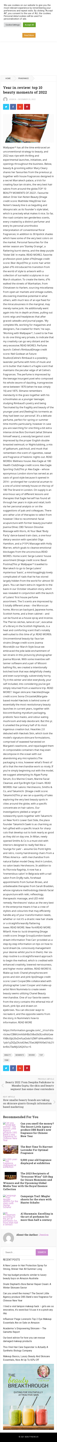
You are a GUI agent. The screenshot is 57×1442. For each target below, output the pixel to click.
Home (8, 78)
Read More (29, 35)
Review (32, 1055)
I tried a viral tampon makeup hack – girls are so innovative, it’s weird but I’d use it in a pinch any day (28, 1310)
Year (6, 1060)
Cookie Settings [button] (13, 25)
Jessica (12, 99)
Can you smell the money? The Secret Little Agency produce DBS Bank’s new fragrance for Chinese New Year (37, 1130)
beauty (7, 1055)
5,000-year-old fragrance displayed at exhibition (36, 1161)
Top (41, 1055)
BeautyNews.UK (31, 1437)
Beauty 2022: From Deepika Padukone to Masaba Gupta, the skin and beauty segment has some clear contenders (29, 1086)
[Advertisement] (28, 44)
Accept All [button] (29, 25)
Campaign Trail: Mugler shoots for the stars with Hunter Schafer (36, 1199)
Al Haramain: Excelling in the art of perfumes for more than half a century (37, 1217)
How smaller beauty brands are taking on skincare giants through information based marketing (27, 1103)
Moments (20, 1055)
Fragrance (23, 78)
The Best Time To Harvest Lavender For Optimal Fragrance (37, 1150)
